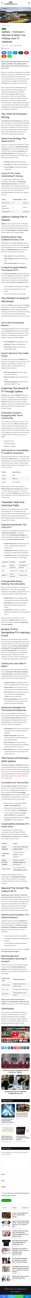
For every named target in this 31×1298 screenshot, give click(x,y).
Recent (5, 1207)
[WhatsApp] (9, 56)
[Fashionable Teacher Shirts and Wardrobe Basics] (6, 1278)
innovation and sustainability (12, 771)
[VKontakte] (21, 1048)
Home (4, 25)
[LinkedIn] (15, 52)
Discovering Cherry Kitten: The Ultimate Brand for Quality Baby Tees (20, 1242)
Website (3, 1186)
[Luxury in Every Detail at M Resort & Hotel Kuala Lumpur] (6, 1215)
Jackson (6, 45)
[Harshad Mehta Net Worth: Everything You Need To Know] (23, 1108)
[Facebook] (3, 52)
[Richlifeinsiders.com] (10, 3)
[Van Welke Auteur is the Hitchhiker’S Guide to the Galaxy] (8, 1111)
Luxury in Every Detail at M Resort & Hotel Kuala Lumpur (20, 1214)
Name (3, 1174)
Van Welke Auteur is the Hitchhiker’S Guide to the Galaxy (7, 1120)
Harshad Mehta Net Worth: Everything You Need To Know (22, 1114)
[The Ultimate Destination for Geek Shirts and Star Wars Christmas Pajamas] (6, 1261)
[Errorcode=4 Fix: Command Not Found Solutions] (23, 1131)
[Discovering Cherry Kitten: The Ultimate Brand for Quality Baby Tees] (6, 1243)
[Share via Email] (24, 1048)
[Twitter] (9, 52)
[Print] (28, 1048)
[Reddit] (3, 56)
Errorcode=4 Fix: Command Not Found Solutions (22, 1137)
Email (3, 1180)
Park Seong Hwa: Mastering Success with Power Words (7, 1137)
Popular (14, 1207)
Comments (25, 1207)
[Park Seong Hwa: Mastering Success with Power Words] (8, 1131)
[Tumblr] (20, 52)
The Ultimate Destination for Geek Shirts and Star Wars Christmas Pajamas (20, 1260)
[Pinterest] (26, 52)
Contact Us (18, 1291)
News (8, 25)
